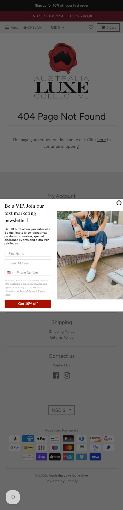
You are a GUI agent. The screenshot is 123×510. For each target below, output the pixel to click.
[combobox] (9, 272)
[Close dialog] (119, 203)
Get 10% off (27, 304)
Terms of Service (28, 291)
